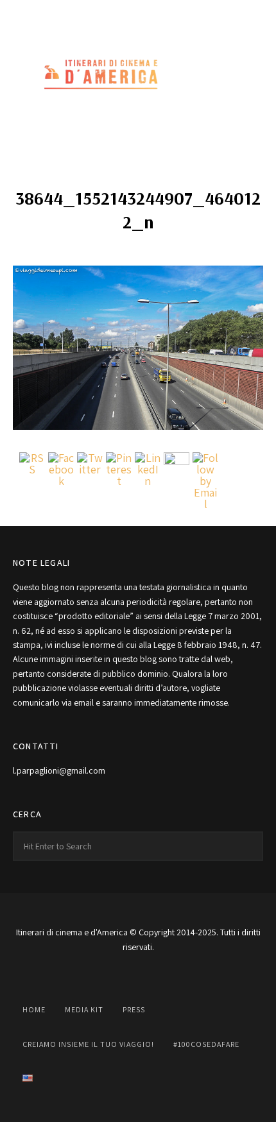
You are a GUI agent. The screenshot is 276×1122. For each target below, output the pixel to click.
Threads (194, 14)
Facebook (81, 14)
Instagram (110, 14)
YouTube (138, 14)
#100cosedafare (206, 1044)
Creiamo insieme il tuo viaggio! (88, 1044)
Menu (250, 76)
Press (134, 1009)
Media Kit (84, 1009)
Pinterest (166, 14)
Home (34, 1009)
